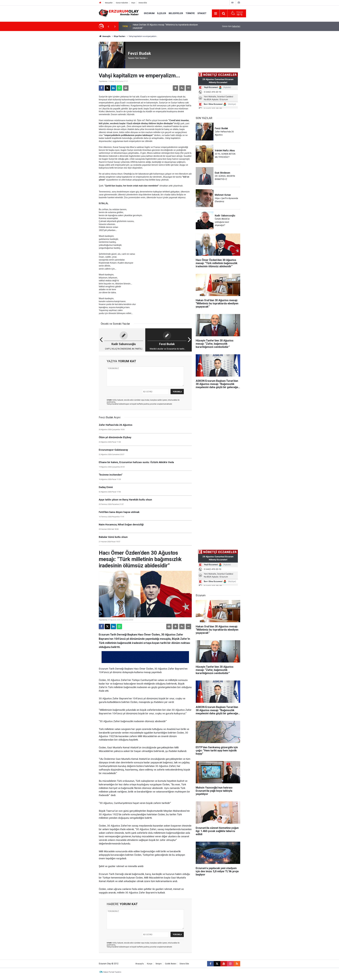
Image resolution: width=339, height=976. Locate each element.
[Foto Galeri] (238, 2)
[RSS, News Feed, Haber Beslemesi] (237, 963)
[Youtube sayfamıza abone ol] (223, 963)
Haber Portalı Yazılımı (112, 972)
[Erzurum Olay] (119, 13)
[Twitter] (107, 88)
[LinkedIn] (113, 88)
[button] (175, 88)
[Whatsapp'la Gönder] (119, 88)
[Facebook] (101, 88)
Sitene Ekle (143, 3)
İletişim (159, 964)
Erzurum (149, 13)
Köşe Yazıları (119, 36)
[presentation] (108, 26)
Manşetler (109, 3)
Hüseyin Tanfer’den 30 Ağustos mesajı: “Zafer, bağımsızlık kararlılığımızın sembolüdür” (166, 26)
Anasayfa (106, 36)
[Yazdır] (125, 88)
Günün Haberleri (122, 3)
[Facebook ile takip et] (210, 963)
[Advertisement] (86, 71)
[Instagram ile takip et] (230, 963)
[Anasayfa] (100, 3)
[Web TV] (232, 2)
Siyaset (201, 13)
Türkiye (190, 13)
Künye (149, 964)
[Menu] (215, 13)
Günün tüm (231, 26)
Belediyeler (176, 13)
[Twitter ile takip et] (217, 963)
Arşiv (133, 3)
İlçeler (161, 13)
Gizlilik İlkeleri (170, 964)
